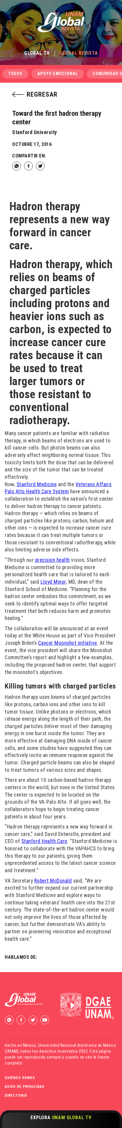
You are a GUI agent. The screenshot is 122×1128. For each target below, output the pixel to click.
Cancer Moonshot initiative (67, 643)
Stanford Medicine (37, 484)
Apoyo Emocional (57, 73)
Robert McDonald (53, 881)
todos (15, 73)
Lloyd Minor (53, 582)
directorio (16, 1095)
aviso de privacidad (24, 1087)
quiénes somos (20, 1078)
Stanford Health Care (44, 841)
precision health (52, 560)
